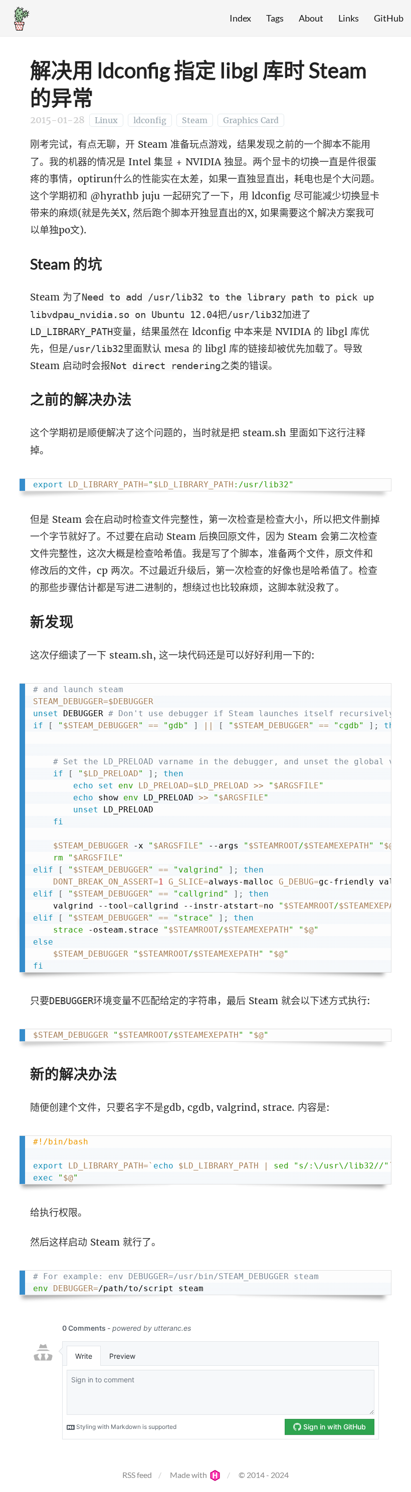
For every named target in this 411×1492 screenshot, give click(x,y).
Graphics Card (251, 120)
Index (240, 18)
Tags (275, 18)
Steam (195, 120)
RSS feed (137, 1474)
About (311, 18)
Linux (106, 120)
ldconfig (149, 120)
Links (348, 18)
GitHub (388, 18)
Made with (189, 1474)
